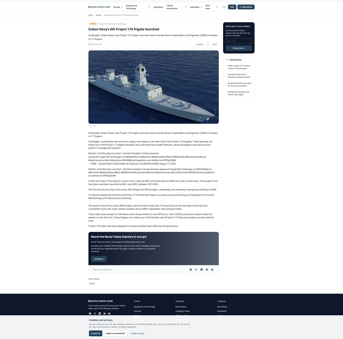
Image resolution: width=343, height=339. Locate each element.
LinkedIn (200, 44)
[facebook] (191, 269)
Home (90, 15)
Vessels (116, 7)
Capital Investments (172, 7)
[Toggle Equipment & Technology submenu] (149, 7)
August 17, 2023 (168, 163)
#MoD (169, 156)
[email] (207, 269)
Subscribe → (239, 48)
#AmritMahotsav (113, 160)
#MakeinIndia (159, 156)
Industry (137, 311)
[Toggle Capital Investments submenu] (186, 7)
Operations (158, 7)
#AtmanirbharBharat (195, 156)
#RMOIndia (179, 156)
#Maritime (146, 156)
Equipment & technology (144, 306)
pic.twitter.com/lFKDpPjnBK (162, 160)
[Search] (224, 7)
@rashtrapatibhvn (139, 160)
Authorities (195, 7)
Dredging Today (183, 311)
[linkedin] (201, 269)
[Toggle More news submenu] (217, 7)
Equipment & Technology (131, 7)
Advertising (222, 306)
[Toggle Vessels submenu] (122, 7)
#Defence (135, 156)
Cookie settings (137, 333)
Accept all (95, 333)
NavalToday (181, 306)
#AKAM (126, 160)
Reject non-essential (115, 333)
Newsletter (222, 311)
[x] (196, 269)
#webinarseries (96, 160)
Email (215, 44)
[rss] (212, 269)
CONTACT (98, 259)
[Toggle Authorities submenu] (201, 7)
